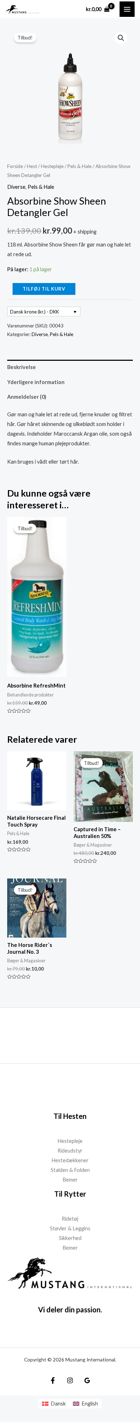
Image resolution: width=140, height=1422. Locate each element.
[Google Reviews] (87, 1380)
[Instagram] (70, 1380)
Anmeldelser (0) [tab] (26, 397)
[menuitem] (53, 1404)
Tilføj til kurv (44, 289)
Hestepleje (52, 166)
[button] (121, 38)
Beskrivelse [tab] (21, 367)
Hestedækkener (70, 1160)
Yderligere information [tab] (36, 382)
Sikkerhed (70, 1238)
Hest (32, 166)
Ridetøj (70, 1219)
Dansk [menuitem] (58, 1404)
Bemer (70, 1180)
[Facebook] (53, 1380)
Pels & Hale (79, 166)
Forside (15, 166)
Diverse (16, 187)
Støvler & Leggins (70, 1228)
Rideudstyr (70, 1151)
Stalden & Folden (70, 1170)
